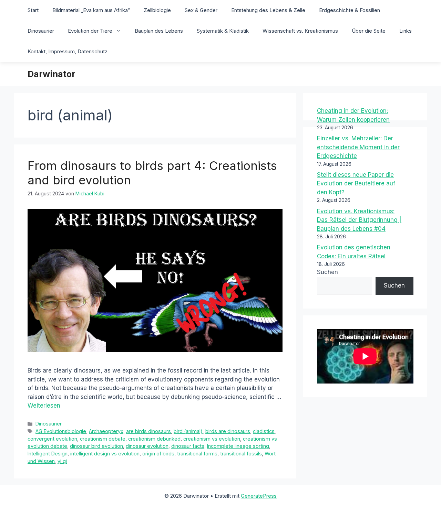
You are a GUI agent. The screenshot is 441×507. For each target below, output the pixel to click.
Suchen (327, 272)
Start (33, 10)
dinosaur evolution (147, 446)
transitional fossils (241, 453)
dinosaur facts (187, 446)
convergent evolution (52, 439)
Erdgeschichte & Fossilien (349, 10)
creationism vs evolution (211, 439)
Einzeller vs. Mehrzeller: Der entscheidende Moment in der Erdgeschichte (358, 147)
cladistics (264, 431)
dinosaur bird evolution (96, 446)
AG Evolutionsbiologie (60, 431)
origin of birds (158, 453)
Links (405, 31)
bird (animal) (188, 431)
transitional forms (197, 453)
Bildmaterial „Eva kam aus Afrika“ (91, 10)
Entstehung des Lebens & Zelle (268, 10)
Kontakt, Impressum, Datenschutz (67, 51)
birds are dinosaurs (227, 431)
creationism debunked (154, 439)
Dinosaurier (41, 31)
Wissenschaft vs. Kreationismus (300, 31)
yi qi (62, 461)
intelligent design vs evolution (105, 453)
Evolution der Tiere (90, 31)
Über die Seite (369, 31)
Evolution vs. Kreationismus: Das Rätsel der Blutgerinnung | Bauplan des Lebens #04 (359, 220)
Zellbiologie (157, 10)
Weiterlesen (44, 405)
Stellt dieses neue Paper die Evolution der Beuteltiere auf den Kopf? (356, 183)
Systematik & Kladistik (223, 31)
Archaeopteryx (106, 431)
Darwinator (51, 74)
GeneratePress (259, 496)
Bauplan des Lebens (159, 31)
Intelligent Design (48, 453)
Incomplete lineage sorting (238, 446)
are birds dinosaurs (148, 431)
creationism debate (102, 439)
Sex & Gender (201, 10)
